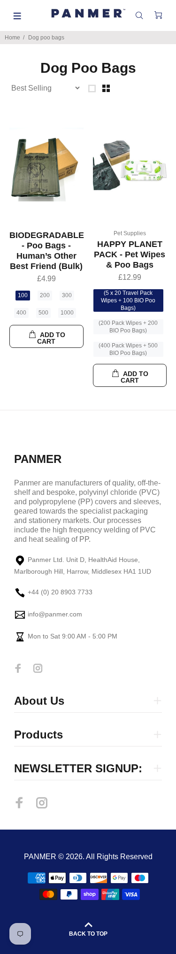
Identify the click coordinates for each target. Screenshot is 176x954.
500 (43, 312)
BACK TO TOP (88, 934)
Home (12, 37)
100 (23, 295)
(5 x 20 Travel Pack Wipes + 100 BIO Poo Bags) (128, 300)
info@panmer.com (55, 614)
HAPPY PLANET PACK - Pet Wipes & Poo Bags (129, 254)
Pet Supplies (130, 233)
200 (45, 295)
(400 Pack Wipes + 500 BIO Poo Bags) (128, 349)
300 (67, 295)
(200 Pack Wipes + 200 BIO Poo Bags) (128, 327)
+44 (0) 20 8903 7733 (60, 592)
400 (21, 312)
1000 (67, 312)
